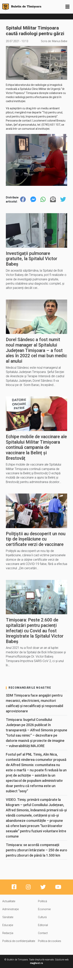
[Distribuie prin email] (53, 199)
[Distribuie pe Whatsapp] (43, 199)
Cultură (42, 917)
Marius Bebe (59, 41)
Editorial (43, 925)
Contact (43, 933)
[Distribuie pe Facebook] (23, 199)
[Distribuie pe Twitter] (63, 199)
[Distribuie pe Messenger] (33, 199)
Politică (42, 901)
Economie (44, 909)
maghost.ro (36, 963)
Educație (7, 925)
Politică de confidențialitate (18, 941)
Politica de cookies (49, 941)
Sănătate (7, 917)
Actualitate (8, 901)
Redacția (7, 933)
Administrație (10, 909)
